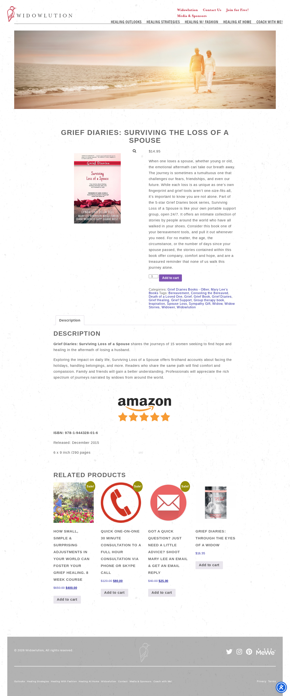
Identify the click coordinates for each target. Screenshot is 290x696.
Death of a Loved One (165, 296)
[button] (134, 151)
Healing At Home (237, 21)
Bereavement (178, 293)
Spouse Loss (177, 303)
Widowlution (39, 14)
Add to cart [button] (67, 599)
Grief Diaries (221, 296)
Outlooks (19, 681)
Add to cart (170, 278)
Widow (217, 303)
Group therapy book (209, 300)
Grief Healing (159, 300)
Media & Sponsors (192, 16)
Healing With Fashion (64, 681)
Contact (123, 681)
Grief (188, 296)
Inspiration (157, 303)
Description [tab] (69, 320)
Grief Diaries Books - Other (188, 289)
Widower (168, 307)
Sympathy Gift (199, 303)
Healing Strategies (163, 21)
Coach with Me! (269, 21)
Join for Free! (237, 10)
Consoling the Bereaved (209, 293)
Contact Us (212, 10)
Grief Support (181, 300)
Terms (272, 681)
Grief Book (202, 296)
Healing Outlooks (126, 21)
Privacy (261, 681)
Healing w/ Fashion (201, 21)
